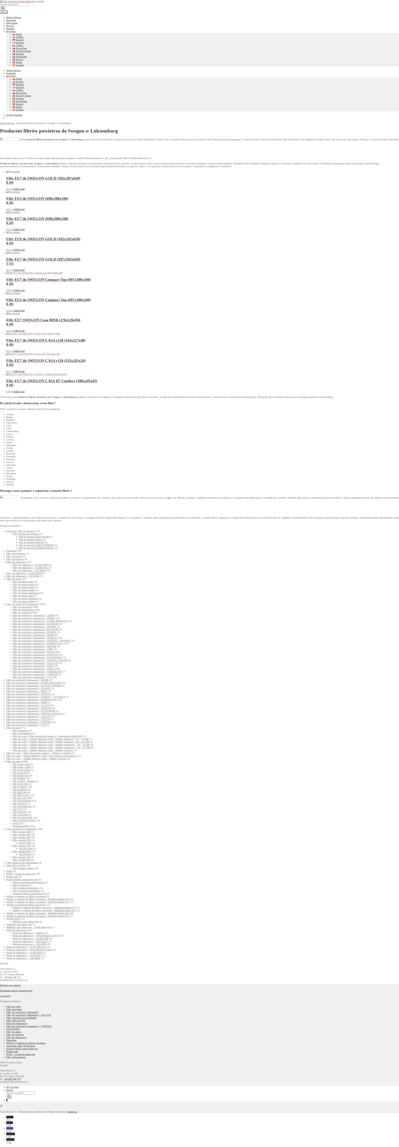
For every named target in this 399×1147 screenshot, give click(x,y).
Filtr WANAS (19, 812)
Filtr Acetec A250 (21, 770)
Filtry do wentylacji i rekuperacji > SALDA (33, 652)
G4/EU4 (16, 823)
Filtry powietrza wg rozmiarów (21, 829)
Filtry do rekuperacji (22, 607)
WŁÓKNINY (13, 919)
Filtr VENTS (18, 803)
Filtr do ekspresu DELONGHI (34, 536)
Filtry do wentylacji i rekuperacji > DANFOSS (35, 624)
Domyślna (11, 550)
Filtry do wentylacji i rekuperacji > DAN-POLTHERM (33, 685)
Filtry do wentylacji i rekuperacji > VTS (32, 677)
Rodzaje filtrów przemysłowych (22, 879)
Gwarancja (5, 996)
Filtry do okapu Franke (23, 590)
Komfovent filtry (20, 826)
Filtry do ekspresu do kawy (25, 534)
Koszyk (10, 26)
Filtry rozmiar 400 (21, 840)
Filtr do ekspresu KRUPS (31, 542)
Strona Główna (13, 17)
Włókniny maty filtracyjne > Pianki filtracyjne (28, 927)
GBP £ (9, 1124)
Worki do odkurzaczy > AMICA (28, 933)
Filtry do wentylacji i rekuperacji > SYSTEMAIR (36, 657)
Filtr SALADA (19, 798)
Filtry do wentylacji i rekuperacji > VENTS (33, 668)
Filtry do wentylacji (22, 612)
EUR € (9, 1129)
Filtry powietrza (14, 761)
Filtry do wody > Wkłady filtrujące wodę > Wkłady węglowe (42, 750)
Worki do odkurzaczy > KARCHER (30, 938)
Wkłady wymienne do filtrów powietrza (26, 896)
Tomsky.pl (72, 1111)
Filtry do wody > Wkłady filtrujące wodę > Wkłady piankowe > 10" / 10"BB (50, 739)
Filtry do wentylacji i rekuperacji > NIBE (32, 649)
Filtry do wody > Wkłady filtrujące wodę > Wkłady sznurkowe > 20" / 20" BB (51, 747)
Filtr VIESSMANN (22, 806)
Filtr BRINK (18, 778)
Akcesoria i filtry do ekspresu (20, 531)
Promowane (12, 876)
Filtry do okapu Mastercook (26, 593)
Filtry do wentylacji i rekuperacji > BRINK (33, 618)
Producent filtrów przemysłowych (29, 893)
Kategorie (11, 20)
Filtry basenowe (20, 730)
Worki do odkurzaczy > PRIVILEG (30, 941)
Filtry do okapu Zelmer (23, 601)
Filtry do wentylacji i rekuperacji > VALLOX (34, 663)
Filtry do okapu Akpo (23, 581)
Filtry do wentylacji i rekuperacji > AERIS (33, 615)
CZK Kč (10, 1135)
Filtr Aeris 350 (19, 772)
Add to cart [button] (19, 189)
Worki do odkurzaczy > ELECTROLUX (26, 947)
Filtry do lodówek (15, 559)
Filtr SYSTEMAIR (21, 801)
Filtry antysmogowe (16, 553)
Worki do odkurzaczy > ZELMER (29, 944)
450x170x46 (25, 843)
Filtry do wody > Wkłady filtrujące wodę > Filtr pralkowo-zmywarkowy (42, 756)
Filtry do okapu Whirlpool (25, 598)
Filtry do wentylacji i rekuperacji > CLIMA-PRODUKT (40, 621)
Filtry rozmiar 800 (21, 860)
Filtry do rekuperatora (23, 609)
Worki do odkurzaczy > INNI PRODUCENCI (35, 935)
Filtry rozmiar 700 (21, 857)
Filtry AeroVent (20, 815)
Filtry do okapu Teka (22, 595)
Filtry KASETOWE (22, 817)
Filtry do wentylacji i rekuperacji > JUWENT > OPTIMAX (41, 640)
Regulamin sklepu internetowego (16, 990)
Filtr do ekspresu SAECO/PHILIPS (36, 545)
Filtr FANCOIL (20, 784)
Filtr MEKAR (19, 792)
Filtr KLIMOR (19, 789)
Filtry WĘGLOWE (15, 865)
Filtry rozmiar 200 (21, 834)
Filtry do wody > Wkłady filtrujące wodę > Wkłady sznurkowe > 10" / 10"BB (51, 744)
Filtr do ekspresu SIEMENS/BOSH (36, 548)
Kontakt (10, 28)
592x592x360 (25, 848)
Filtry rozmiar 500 (21, 845)
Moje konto (12, 23)
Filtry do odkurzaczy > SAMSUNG (30, 567)
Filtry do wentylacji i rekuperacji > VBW (32, 666)
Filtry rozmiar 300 (21, 837)
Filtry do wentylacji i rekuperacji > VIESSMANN (37, 671)
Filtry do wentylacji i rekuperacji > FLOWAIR (35, 629)
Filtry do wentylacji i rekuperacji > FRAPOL (34, 632)
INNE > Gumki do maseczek (20, 874)
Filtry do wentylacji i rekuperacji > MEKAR (34, 646)
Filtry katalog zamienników (25, 888)
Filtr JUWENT (19, 786)
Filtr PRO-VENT (21, 795)
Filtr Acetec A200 (21, 767)
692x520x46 (25, 854)
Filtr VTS (17, 809)
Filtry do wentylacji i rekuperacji (22, 604)
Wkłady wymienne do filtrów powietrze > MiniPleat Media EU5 (44, 907)
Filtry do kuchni (14, 556)
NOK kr (10, 1141)
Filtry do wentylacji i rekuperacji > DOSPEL (34, 626)
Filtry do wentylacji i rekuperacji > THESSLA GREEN (39, 660)
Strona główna (13, 70)
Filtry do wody (13, 727)
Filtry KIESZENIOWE (24, 820)
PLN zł (9, 1118)
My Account (12, 1087)
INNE (9, 871)
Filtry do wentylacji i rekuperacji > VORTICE (35, 674)
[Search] (2, 8)
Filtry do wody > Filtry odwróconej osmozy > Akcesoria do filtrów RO (47, 736)
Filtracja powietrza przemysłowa (28, 882)
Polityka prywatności (10, 985)
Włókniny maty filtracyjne (25, 921)
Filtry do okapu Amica (23, 584)
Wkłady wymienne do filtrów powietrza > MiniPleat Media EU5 (38, 899)
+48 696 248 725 (12, 977)
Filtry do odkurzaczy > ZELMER (29, 570)
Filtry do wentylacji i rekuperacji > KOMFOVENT (37, 643)
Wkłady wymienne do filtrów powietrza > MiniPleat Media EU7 (38, 902)
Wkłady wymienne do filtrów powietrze (26, 904)
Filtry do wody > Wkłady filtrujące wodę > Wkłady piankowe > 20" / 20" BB (50, 742)
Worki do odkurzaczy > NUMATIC (24, 955)
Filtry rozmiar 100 (21, 831)
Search (9, 1090)
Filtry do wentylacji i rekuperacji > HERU (33, 635)
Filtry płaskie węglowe (23, 868)
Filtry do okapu (13, 579)
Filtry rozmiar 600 (21, 851)
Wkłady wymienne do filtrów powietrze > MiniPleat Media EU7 (44, 910)
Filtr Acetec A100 (21, 764)
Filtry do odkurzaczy (16, 562)
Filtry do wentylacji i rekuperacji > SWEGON (35, 654)
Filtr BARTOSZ (20, 775)
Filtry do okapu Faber (23, 587)
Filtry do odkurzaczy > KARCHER (30, 565)
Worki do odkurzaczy (16, 930)
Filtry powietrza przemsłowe (26, 890)
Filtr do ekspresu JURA (30, 539)
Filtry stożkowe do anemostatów (22, 862)
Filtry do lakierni (20, 885)
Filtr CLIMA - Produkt (23, 781)
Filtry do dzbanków (22, 733)
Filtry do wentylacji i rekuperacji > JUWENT (34, 638)
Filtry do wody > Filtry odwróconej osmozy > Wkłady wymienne (38, 753)
